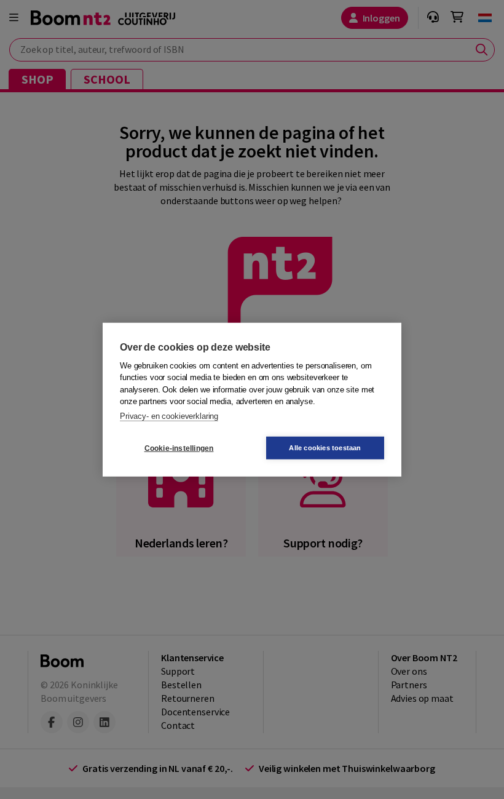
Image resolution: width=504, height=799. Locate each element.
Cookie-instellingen (179, 447)
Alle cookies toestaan (325, 447)
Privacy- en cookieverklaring (169, 415)
